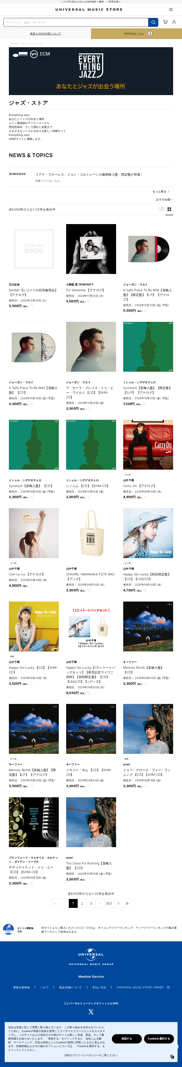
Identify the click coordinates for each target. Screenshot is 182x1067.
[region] (45, 33)
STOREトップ (17, 43)
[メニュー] (171, 9)
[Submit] (153, 22)
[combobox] (80, 22)
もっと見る (159, 191)
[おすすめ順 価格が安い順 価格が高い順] (163, 199)
